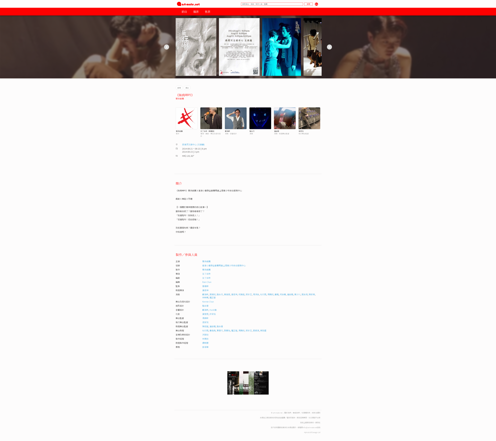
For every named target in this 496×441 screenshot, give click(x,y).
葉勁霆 (263, 330)
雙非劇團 (180, 98)
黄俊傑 (227, 294)
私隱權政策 (306, 412)
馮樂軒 (205, 318)
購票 (196, 12)
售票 (207, 12)
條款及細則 (316, 412)
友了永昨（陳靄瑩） (208, 131)
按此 (318, 422)
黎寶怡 (227, 330)
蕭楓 (277, 294)
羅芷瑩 (213, 297)
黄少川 (297, 294)
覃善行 (220, 330)
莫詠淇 (304, 294)
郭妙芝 (249, 294)
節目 (184, 12)
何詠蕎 (283, 294)
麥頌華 (205, 347)
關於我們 (287, 412)
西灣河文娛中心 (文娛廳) (193, 144)
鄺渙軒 (227, 131)
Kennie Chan (208, 301)
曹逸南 (213, 330)
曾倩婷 (205, 286)
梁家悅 (301, 131)
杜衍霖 (263, 294)
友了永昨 (206, 273)
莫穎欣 (213, 294)
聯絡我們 (296, 412)
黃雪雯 (205, 313)
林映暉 (205, 297)
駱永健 (205, 305)
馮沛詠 (256, 294)
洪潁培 (205, 334)
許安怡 (213, 313)
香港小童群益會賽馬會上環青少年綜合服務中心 (224, 265)
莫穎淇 (256, 330)
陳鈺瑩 (205, 326)
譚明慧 (205, 342)
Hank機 (213, 309)
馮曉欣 (270, 294)
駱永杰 (252, 131)
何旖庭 (241, 294)
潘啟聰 (276, 131)
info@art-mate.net (310, 427)
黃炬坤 (205, 290)
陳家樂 (312, 294)
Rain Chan (206, 282)
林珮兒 (205, 338)
